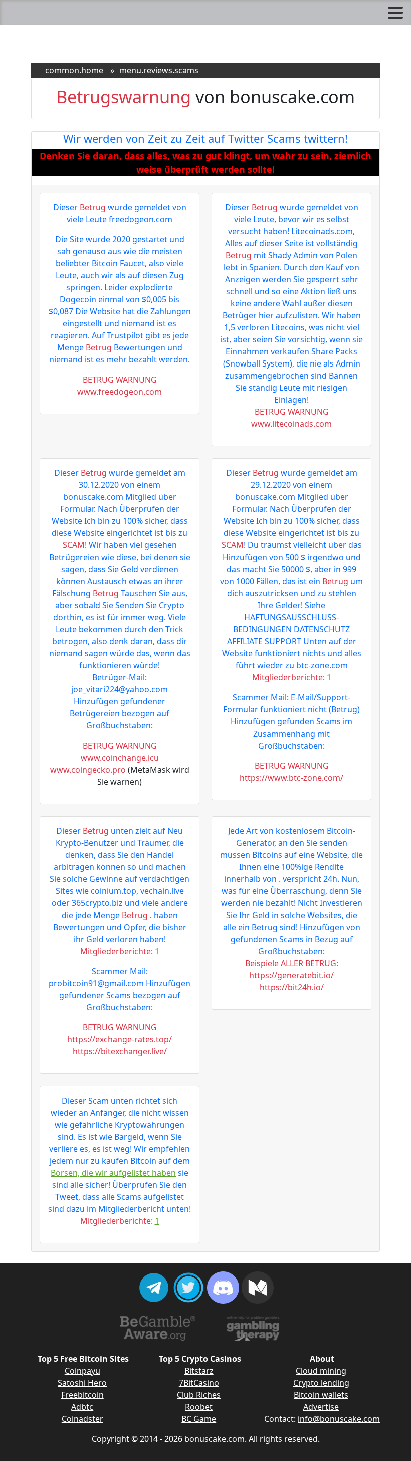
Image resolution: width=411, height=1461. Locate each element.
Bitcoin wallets (321, 1394)
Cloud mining (321, 1370)
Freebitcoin (82, 1394)
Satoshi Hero (82, 1382)
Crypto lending (321, 1382)
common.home (75, 70)
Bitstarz (199, 1370)
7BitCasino (199, 1382)
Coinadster (82, 1418)
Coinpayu (82, 1370)
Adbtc (82, 1406)
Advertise (321, 1406)
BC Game (198, 1418)
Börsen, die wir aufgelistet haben (113, 1172)
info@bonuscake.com (339, 1418)
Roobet (199, 1406)
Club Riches (199, 1394)
